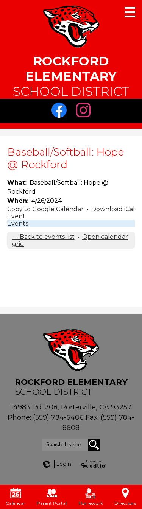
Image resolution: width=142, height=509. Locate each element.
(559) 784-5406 (59, 417)
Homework (90, 503)
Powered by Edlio (94, 464)
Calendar (15, 503)
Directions (125, 503)
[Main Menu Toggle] (130, 12)
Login (56, 464)
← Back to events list (43, 236)
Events (17, 223)
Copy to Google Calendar (45, 209)
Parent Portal (52, 503)
